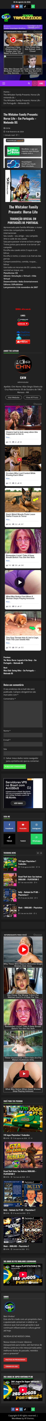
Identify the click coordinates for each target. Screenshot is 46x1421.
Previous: (20, 660)
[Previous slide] (37, 853)
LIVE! (41, 83)
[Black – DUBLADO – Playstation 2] (23, 1230)
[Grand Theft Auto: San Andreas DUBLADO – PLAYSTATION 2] (23, 1155)
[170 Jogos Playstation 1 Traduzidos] (23, 1119)
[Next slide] (41, 853)
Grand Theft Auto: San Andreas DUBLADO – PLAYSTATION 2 (10, 879)
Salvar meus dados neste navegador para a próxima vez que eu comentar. (22, 759)
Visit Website (13, 397)
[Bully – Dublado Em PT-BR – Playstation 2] (23, 1194)
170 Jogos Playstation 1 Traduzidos (10, 864)
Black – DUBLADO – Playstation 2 (10, 910)
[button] (3, 83)
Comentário (10, 698)
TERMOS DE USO (11, 1366)
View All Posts (32, 397)
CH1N (8, 128)
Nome (7, 730)
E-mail (7, 740)
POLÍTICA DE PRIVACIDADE (15, 1360)
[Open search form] (29, 83)
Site (5, 749)
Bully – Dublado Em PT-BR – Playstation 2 (10, 895)
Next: (20, 670)
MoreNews (16, 1418)
